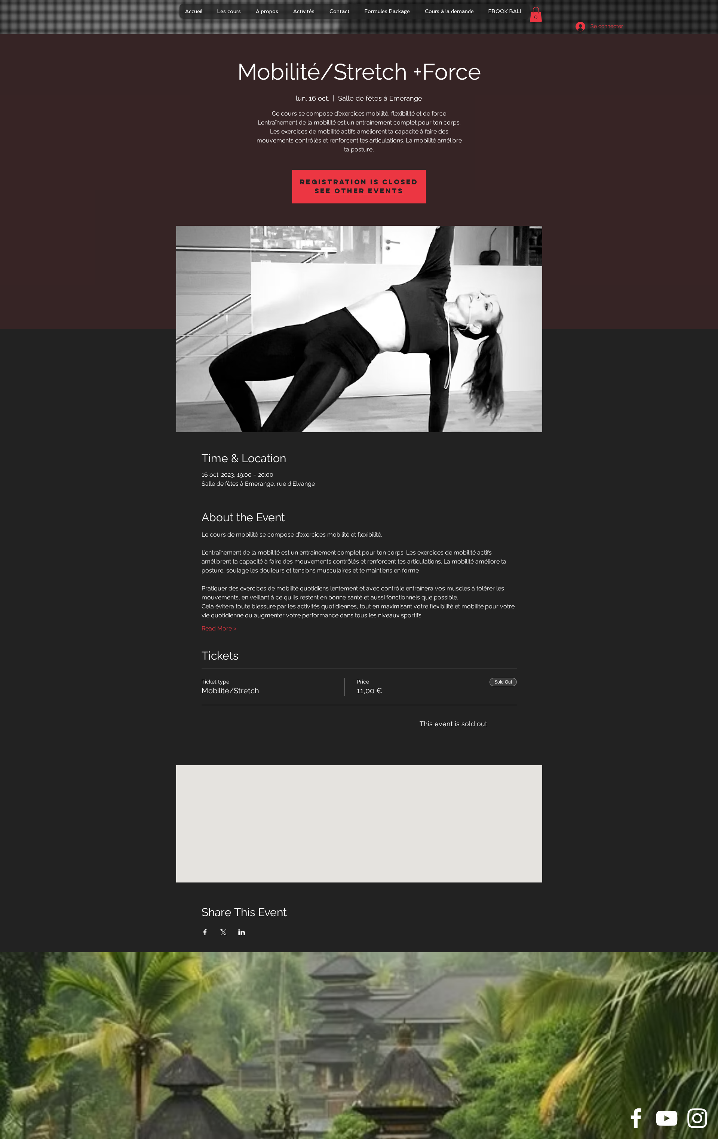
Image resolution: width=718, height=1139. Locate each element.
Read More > (219, 628)
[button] (536, 14)
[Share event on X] (223, 932)
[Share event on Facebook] (205, 932)
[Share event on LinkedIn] (241, 932)
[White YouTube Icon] (666, 1118)
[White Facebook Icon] (636, 1118)
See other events (359, 191)
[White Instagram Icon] (697, 1118)
